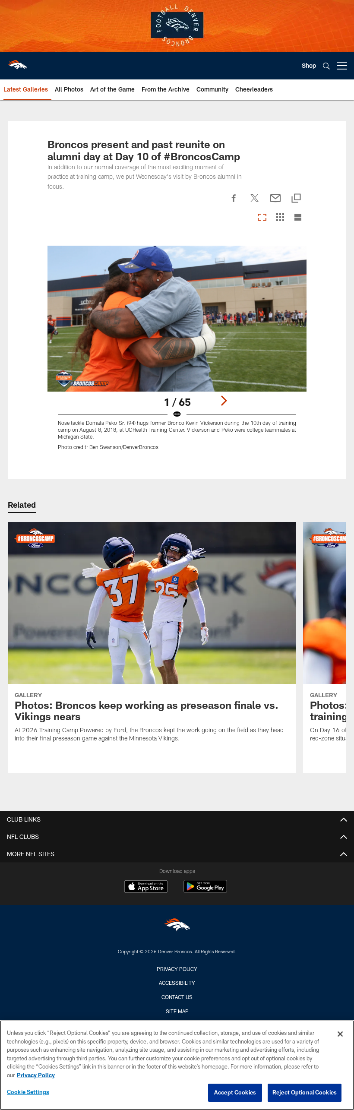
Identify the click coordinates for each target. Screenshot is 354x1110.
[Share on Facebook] (234, 203)
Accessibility (177, 983)
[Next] (223, 400)
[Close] (340, 1034)
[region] (177, 1065)
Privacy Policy (177, 969)
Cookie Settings (28, 1091)
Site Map (177, 1011)
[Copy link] (296, 198)
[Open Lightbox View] (177, 353)
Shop (309, 65)
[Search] (326, 66)
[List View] (298, 218)
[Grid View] (280, 218)
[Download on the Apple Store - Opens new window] (146, 887)
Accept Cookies (235, 1092)
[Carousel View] (262, 218)
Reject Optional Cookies (304, 1092)
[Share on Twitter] (255, 203)
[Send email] (275, 203)
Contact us (177, 997)
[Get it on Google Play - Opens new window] (205, 890)
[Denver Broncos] (177, 927)
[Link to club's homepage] (17, 62)
